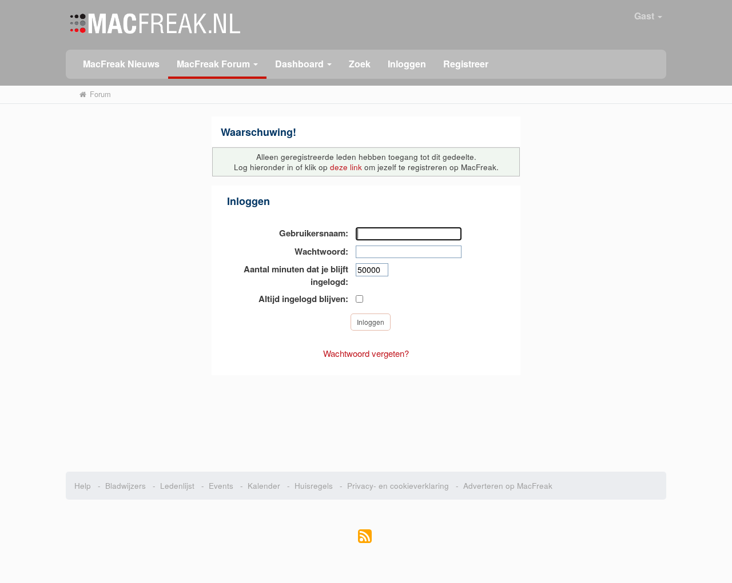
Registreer (465, 63)
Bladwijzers (125, 485)
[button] (217, 64)
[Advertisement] (366, 417)
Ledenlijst (177, 485)
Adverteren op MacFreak (507, 485)
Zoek (360, 63)
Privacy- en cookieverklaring (398, 485)
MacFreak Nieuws (121, 63)
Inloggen (407, 63)
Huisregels (314, 485)
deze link (346, 167)
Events (221, 485)
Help (82, 485)
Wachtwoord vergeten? (366, 353)
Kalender (264, 485)
